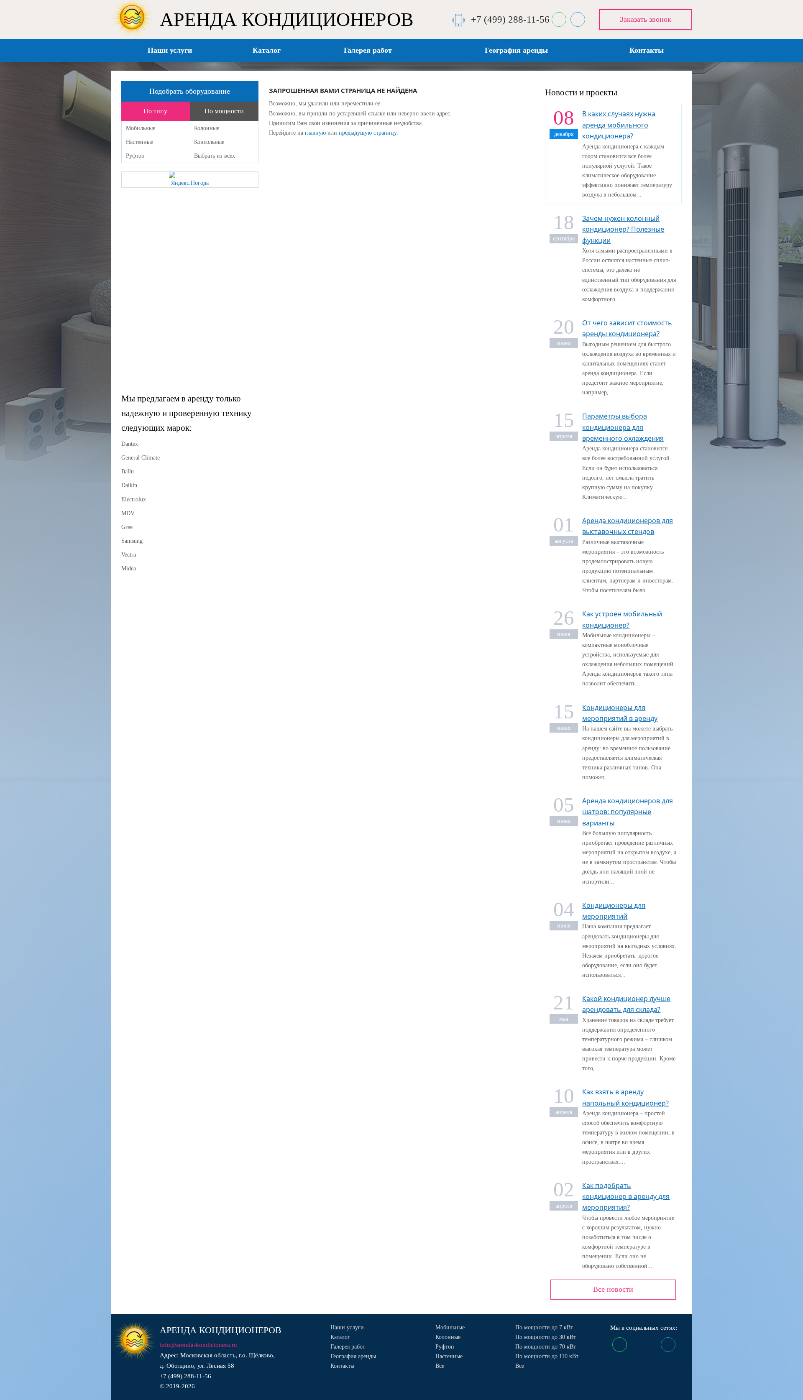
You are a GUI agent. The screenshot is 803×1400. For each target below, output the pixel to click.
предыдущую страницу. (368, 133)
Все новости (613, 1289)
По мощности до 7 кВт (544, 1327)
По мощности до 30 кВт (545, 1337)
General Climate (140, 458)
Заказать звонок (645, 19)
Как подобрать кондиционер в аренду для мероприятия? (626, 1196)
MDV (128, 513)
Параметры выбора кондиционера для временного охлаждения (623, 427)
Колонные (206, 128)
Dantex (129, 444)
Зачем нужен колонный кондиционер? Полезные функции (623, 229)
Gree (127, 527)
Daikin (129, 485)
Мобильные (140, 128)
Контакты (646, 50)
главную (315, 133)
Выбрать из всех (214, 156)
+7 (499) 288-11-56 (510, 19)
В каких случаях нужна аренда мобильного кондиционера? (618, 125)
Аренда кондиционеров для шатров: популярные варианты (627, 812)
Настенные (139, 142)
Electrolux (133, 499)
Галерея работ (368, 50)
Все (439, 1366)
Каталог (267, 50)
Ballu (127, 471)
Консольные (209, 142)
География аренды (516, 50)
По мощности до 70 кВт (545, 1347)
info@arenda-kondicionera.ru (198, 1344)
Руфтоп (135, 156)
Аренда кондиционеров (220, 1330)
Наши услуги (170, 50)
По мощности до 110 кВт (546, 1356)
